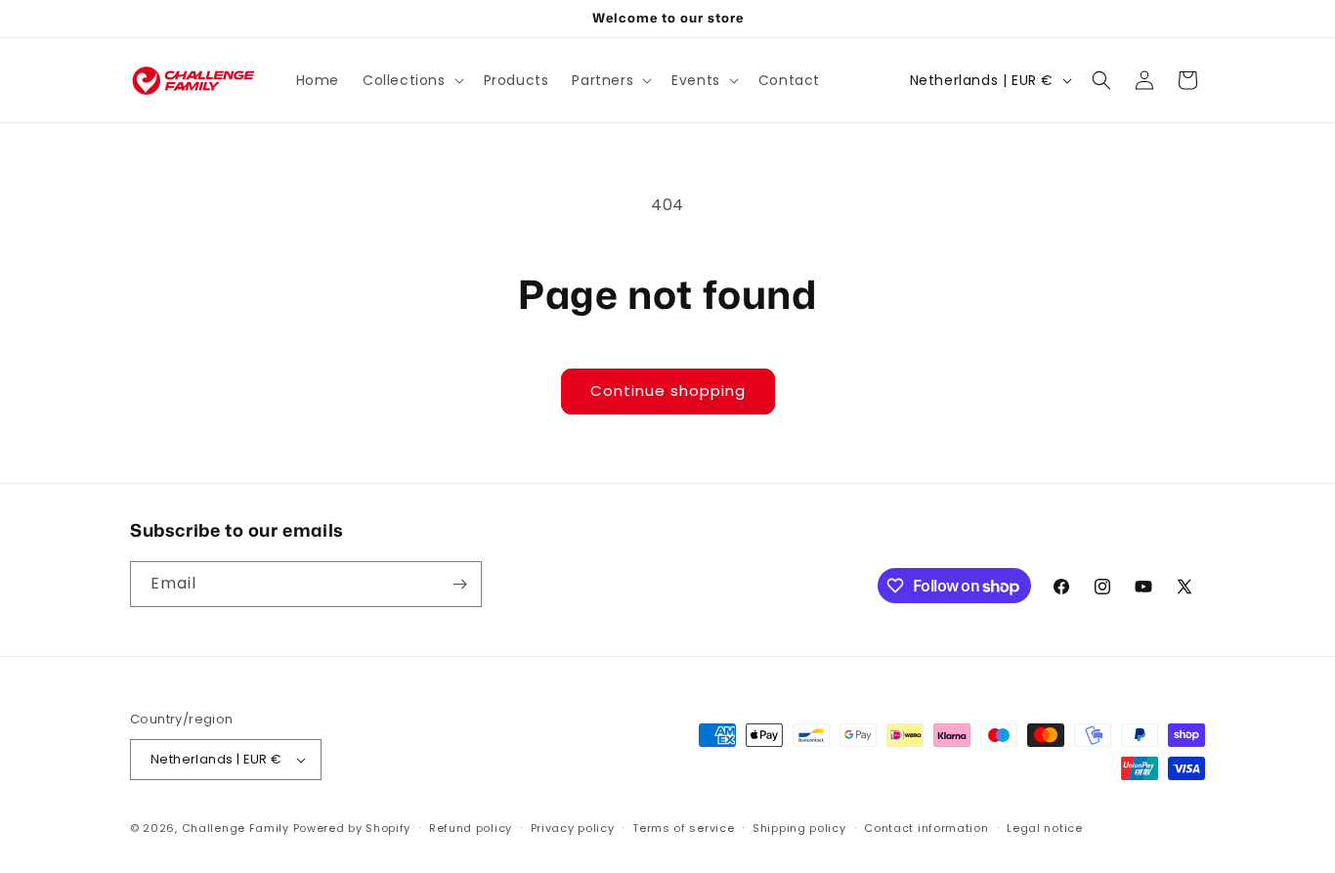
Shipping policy (799, 828)
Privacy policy (573, 828)
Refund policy (470, 828)
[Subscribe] (459, 584)
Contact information (926, 828)
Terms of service (683, 828)
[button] (411, 80)
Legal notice (1044, 828)
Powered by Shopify (352, 828)
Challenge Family (235, 828)
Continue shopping (668, 390)
